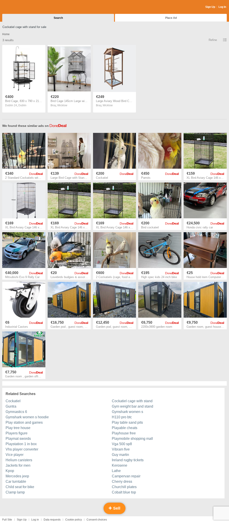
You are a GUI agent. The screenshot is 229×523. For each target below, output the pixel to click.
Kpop (10, 471)
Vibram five (121, 449)
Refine (213, 40)
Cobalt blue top (124, 492)
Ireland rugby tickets (128, 460)
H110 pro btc (122, 417)
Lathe (116, 471)
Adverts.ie (19, 7)
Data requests (52, 519)
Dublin (22, 105)
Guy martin (120, 455)
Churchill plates (124, 487)
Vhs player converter (22, 449)
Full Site (7, 519)
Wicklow (62, 105)
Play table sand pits (127, 422)
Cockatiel (13, 401)
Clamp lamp (15, 492)
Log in (35, 519)
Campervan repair (126, 476)
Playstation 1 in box (21, 444)
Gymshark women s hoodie (27, 417)
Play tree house (18, 428)
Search (58, 17)
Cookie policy (73, 519)
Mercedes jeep (17, 476)
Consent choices (97, 519)
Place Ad (171, 17)
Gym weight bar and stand (132, 406)
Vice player (14, 455)
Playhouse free (124, 433)
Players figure (17, 433)
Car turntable (16, 481)
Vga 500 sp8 (122, 444)
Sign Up (210, 7)
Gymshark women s (127, 412)
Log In (222, 7)
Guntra (11, 406)
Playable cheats (124, 428)
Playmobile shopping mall (132, 438)
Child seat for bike (20, 487)
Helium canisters (19, 460)
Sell (116, 508)
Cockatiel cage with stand (132, 401)
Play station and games (24, 422)
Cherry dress (122, 481)
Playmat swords (18, 438)
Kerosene (119, 465)
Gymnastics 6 (16, 412)
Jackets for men (18, 465)
